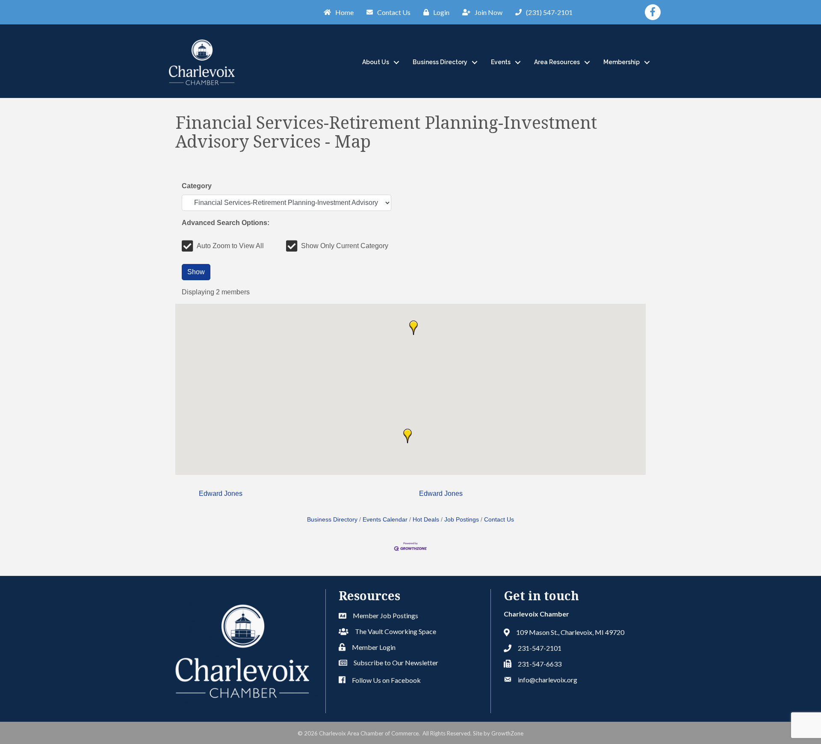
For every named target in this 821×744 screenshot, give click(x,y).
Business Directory (440, 62)
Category (197, 186)
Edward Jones (220, 493)
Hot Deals (426, 519)
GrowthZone (507, 733)
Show (196, 272)
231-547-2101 (539, 648)
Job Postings (461, 519)
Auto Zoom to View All (230, 245)
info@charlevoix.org (547, 680)
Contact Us (499, 519)
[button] (407, 436)
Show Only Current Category (344, 245)
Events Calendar (385, 519)
